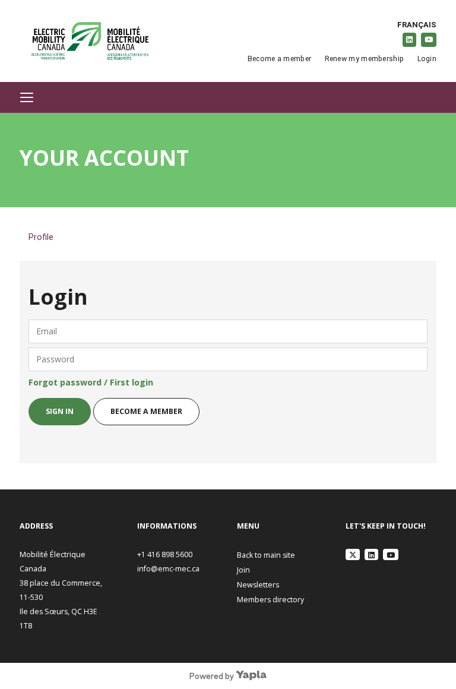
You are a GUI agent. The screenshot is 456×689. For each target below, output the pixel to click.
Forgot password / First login (90, 382)
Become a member (279, 58)
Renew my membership (364, 58)
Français (416, 24)
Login (426, 58)
